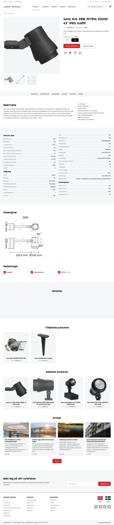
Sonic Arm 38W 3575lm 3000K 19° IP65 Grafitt (16, 403)
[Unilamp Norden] (12, 7)
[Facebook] (96, 506)
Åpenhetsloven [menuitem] (7, 510)
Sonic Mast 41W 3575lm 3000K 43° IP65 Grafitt (97, 403)
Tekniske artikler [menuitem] (31, 500)
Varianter (64, 94)
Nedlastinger (55, 94)
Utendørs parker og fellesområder (101, 179)
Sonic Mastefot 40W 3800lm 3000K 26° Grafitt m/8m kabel (43, 403)
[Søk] (89, 7)
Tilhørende (73, 94)
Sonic (85, 27)
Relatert (80, 94)
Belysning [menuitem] (29, 510)
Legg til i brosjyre (88, 46)
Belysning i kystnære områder (69, 439)
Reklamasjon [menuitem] (72, 7)
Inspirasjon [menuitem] (45, 7)
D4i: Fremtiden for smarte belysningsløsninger (13, 440)
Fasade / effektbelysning (83, 179)
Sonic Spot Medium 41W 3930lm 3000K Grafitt (70, 403)
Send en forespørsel (72, 46)
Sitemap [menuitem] (52, 510)
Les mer (7, 454)
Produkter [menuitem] (35, 7)
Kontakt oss (107, 1)
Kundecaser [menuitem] (30, 505)
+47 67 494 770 (97, 1)
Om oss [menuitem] (5, 1)
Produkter (11, 13)
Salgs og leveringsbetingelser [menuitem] (12, 508)
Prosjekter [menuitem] (54, 7)
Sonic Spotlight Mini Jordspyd (43, 358)
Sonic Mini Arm (106, 176)
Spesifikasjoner (44, 94)
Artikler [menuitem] (11, 1)
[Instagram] (109, 506)
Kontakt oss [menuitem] (6, 502)
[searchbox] (97, 7)
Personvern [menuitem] (6, 505)
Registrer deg (104, 484)
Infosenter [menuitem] (62, 7)
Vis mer (57, 461)
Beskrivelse (34, 94)
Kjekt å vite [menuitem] (30, 502)
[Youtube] (104, 506)
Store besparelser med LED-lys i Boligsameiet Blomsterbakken (96, 440)
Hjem (4, 13)
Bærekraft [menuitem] (6, 513)
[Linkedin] (100, 506)
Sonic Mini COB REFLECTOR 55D (16, 358)
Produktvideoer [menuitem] (18, 1)
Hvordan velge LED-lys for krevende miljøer (43, 440)
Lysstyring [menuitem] (30, 508)
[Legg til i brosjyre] (25, 335)
